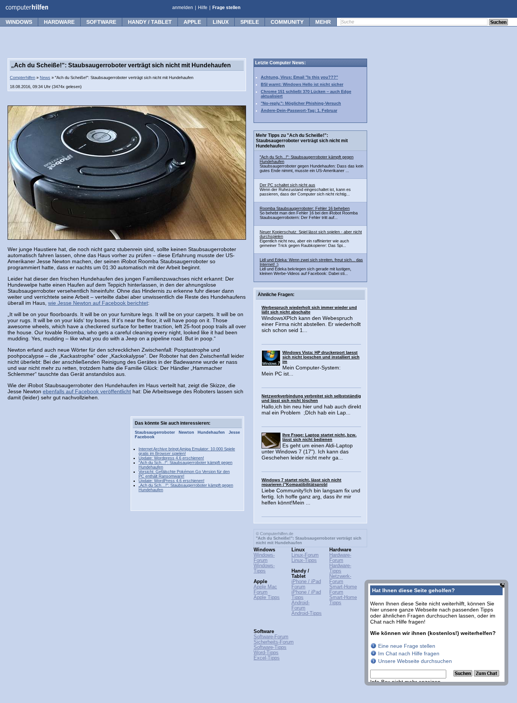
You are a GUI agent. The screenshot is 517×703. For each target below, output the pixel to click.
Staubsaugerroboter (155, 432)
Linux (221, 22)
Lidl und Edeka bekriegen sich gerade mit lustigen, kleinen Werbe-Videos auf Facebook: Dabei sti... (305, 271)
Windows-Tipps (264, 568)
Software (101, 22)
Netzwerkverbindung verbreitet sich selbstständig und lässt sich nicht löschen (311, 398)
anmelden (182, 7)
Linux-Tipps (304, 560)
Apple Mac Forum (265, 589)
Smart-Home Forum (343, 589)
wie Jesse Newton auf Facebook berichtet (98, 303)
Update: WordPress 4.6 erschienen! (171, 480)
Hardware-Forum (340, 557)
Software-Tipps (270, 647)
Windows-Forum (264, 557)
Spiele (249, 22)
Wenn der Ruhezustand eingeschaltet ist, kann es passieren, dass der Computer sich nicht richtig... (305, 191)
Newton (186, 432)
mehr (323, 22)
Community (287, 22)
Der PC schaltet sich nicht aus (287, 185)
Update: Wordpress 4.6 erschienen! (171, 458)
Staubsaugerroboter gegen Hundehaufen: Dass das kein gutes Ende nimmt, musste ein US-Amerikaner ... (311, 168)
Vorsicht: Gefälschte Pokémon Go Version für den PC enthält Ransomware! (184, 473)
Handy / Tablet (150, 22)
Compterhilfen (22, 77)
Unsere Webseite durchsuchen (415, 661)
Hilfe (202, 7)
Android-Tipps (306, 613)
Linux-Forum (305, 555)
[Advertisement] (64, 529)
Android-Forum (300, 605)
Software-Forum (271, 636)
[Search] (498, 22)
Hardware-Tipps (340, 568)
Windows (19, 22)
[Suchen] (463, 675)
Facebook (144, 437)
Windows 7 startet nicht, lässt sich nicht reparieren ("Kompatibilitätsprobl (301, 482)
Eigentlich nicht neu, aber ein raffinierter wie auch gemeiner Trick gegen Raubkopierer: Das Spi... (304, 243)
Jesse (234, 432)
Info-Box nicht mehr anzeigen (405, 682)
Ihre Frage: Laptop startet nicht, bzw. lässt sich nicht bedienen (319, 437)
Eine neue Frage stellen (406, 646)
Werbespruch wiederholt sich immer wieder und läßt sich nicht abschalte (309, 309)
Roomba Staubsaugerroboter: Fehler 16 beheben (305, 208)
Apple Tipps (267, 597)
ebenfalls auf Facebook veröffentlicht (87, 391)
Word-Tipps (266, 652)
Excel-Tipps (267, 658)
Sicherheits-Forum (274, 642)
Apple (192, 22)
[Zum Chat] (486, 675)
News (45, 77)
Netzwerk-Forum (340, 579)
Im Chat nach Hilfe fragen (408, 653)
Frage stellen (226, 7)
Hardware (59, 22)
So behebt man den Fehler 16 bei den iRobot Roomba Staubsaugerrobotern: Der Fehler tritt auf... (309, 215)
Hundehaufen (211, 432)
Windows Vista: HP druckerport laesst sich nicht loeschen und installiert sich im (321, 357)
